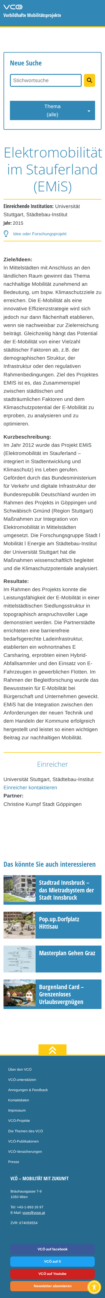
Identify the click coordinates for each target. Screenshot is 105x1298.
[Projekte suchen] (89, 80)
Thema (52, 110)
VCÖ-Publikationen (23, 1141)
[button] (35, 234)
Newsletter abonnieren (52, 1286)
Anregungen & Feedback (28, 1090)
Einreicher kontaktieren (30, 787)
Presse (13, 1162)
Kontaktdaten (18, 1100)
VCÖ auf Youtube (52, 1274)
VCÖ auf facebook (53, 1249)
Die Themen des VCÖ (25, 1131)
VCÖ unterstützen (22, 1080)
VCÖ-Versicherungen (25, 1152)
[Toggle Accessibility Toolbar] (94, 1287)
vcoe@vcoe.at (33, 1213)
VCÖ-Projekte (19, 1121)
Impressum (17, 1110)
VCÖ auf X (52, 1261)
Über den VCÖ (20, 1069)
